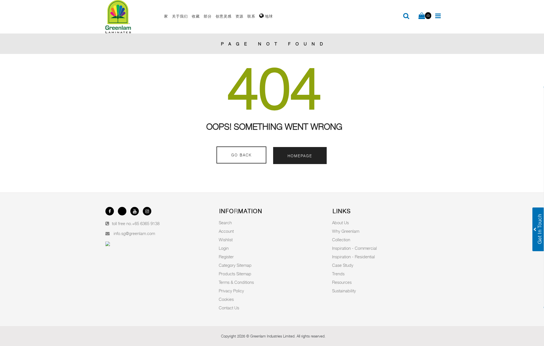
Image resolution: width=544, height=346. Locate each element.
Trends (338, 273)
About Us (340, 222)
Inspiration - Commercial (354, 248)
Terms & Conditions (236, 282)
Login (224, 248)
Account (226, 231)
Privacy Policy (231, 290)
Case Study (342, 265)
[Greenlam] (131, 16)
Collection (341, 239)
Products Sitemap (235, 273)
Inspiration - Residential (353, 256)
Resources (342, 282)
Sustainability (344, 290)
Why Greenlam (345, 231)
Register (226, 256)
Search (225, 222)
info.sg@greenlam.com (134, 233)
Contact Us (229, 307)
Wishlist (226, 239)
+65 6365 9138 (146, 223)
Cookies (226, 299)
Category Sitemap (235, 265)
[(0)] (421, 16)
